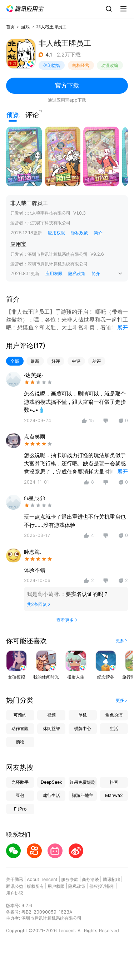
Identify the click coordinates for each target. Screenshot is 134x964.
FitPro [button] (20, 809)
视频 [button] (51, 715)
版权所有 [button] (35, 886)
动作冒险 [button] (20, 728)
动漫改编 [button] (109, 65)
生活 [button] (114, 728)
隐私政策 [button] (79, 232)
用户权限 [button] (56, 886)
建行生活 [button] (51, 795)
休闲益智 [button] (51, 65)
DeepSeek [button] (51, 782)
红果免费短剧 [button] (82, 782)
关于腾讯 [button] (14, 879)
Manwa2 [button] (114, 795)
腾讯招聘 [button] (111, 879)
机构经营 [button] (80, 65)
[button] (25, 9)
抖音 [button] (114, 782)
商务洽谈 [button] (90, 879)
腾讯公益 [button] (14, 886)
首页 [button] (10, 26)
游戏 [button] (25, 26)
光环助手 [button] (20, 782)
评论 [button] (32, 114)
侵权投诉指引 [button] (102, 886)
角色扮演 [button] (114, 715)
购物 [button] (20, 741)
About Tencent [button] (42, 879)
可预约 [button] (20, 715)
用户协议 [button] (14, 893)
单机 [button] (82, 715)
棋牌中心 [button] (82, 728)
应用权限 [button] (56, 232)
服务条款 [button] (69, 879)
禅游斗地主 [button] (82, 795)
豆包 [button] (20, 795)
